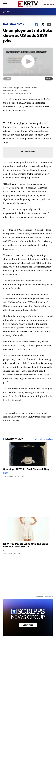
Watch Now (48, 4)
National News (13, 24)
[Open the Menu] (4, 4)
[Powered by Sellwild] (49, 597)
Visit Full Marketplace (44, 439)
